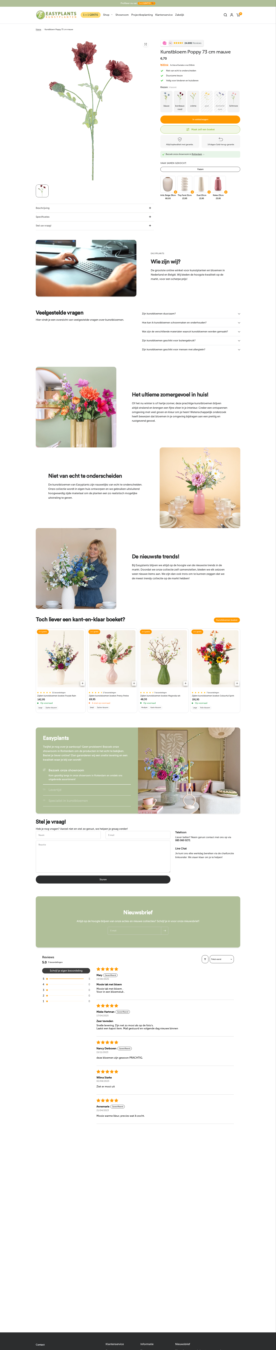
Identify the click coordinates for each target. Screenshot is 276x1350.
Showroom (122, 14)
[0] (237, 15)
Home (38, 29)
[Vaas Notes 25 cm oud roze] (218, 184)
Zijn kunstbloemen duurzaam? (159, 313)
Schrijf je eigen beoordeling (66, 970)
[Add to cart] (82, 683)
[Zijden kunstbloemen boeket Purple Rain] (61, 658)
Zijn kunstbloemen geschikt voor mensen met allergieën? (173, 349)
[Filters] (205, 959)
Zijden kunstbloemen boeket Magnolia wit (160, 696)
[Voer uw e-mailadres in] (164, 931)
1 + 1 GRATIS (90, 14)
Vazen (200, 169)
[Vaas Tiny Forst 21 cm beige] (184, 184)
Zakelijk (179, 14)
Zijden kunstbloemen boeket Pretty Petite (109, 696)
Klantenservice (164, 14)
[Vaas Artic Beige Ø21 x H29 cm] (168, 184)
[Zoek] (225, 15)
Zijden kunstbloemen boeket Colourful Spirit (213, 696)
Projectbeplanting (142, 14)
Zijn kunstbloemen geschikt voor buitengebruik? (168, 340)
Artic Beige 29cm (168, 195)
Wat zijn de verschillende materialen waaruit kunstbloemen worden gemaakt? (185, 331)
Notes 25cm (218, 195)
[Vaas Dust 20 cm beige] (201, 184)
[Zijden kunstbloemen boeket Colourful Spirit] (215, 658)
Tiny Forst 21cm (185, 195)
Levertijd (55, 789)
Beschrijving (43, 208)
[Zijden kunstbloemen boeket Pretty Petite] (112, 658)
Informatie (146, 1344)
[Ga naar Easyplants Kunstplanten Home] (56, 15)
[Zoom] (145, 44)
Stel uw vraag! (43, 225)
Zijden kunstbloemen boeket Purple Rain (56, 696)
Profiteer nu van (137, 3)
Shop (106, 14)
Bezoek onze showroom (66, 770)
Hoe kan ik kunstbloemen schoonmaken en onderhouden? (174, 322)
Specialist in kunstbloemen (68, 800)
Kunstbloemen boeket (227, 620)
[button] (66, 978)
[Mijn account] (232, 15)
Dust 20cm (201, 195)
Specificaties (43, 216)
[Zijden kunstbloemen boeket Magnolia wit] (164, 658)
